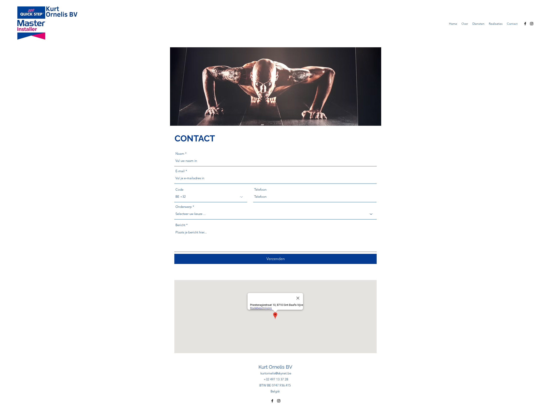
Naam (179, 153)
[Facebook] (525, 23)
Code (179, 189)
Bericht (180, 225)
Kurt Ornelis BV (275, 367)
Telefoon (260, 189)
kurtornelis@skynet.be (275, 373)
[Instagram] (531, 23)
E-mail (180, 171)
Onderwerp (183, 206)
